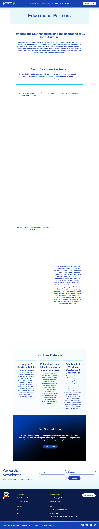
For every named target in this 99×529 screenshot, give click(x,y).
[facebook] (82, 525)
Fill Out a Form (50, 446)
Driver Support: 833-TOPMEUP (58, 510)
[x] (95, 525)
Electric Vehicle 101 (22, 498)
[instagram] (86, 525)
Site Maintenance (54, 513)
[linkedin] (91, 525)
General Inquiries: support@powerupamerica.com (64, 516)
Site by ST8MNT (26, 525)
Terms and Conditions (47, 525)
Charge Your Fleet (55, 501)
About (61, 3)
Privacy (36, 525)
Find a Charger (89, 3)
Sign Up (74, 478)
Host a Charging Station (56, 498)
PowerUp (12, 525)
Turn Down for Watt (22, 501)
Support (67, 3)
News (56, 3)
